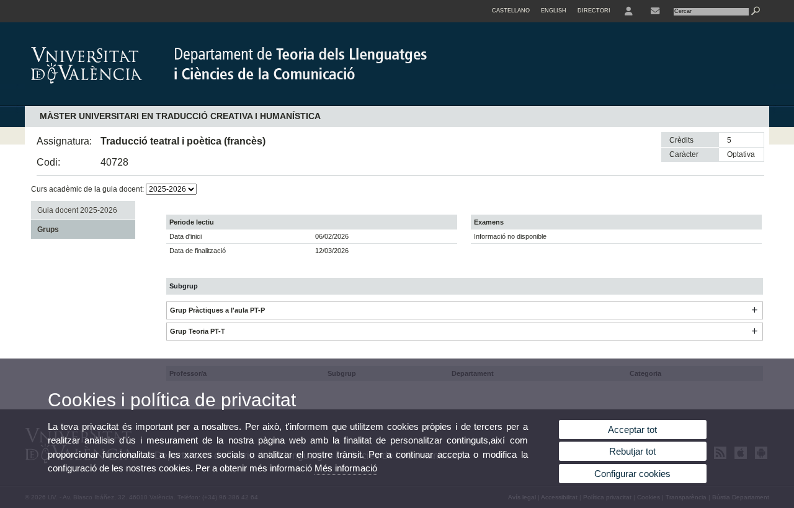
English (553, 10)
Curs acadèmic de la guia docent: (88, 189)
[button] (754, 310)
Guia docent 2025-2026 (77, 210)
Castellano (511, 10)
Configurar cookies (632, 473)
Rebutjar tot (632, 451)
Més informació (345, 468)
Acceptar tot (632, 429)
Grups (48, 229)
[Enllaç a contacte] (655, 11)
